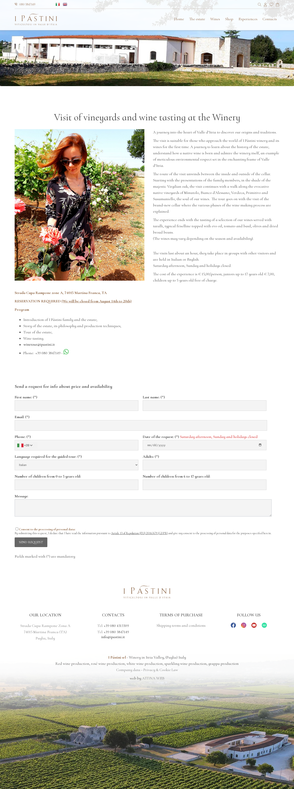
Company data (128, 669)
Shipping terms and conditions (181, 625)
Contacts (270, 19)
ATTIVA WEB (153, 678)
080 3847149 (27, 4)
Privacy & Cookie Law (160, 669)
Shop (229, 19)
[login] (265, 5)
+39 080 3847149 (48, 353)
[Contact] (277, 5)
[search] (260, 5)
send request (31, 542)
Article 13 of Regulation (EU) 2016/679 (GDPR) (139, 533)
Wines (215, 19)
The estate (197, 19)
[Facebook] (233, 626)
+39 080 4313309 (116, 625)
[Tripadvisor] (264, 626)
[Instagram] (243, 626)
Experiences (247, 19)
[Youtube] (254, 626)
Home (179, 19)
